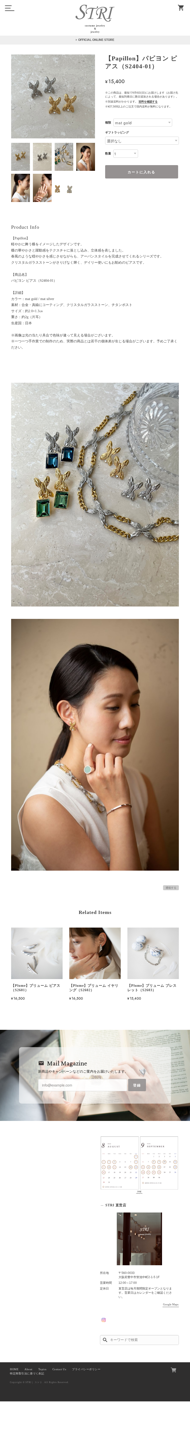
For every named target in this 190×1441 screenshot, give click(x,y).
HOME (14, 1369)
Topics (42, 1369)
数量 (108, 153)
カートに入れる (141, 171)
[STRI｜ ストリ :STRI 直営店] (139, 1239)
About (28, 1369)
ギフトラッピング (117, 132)
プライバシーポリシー (86, 1369)
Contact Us (59, 1369)
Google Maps (170, 1304)
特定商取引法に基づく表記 (27, 1373)
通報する (171, 887)
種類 (108, 122)
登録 (137, 1085)
